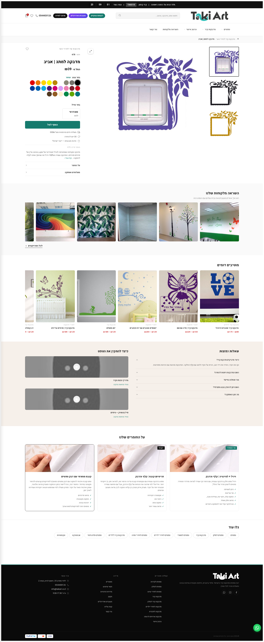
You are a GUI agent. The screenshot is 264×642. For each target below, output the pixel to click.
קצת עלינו (108, 606)
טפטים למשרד (183, 535)
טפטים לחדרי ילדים (162, 535)
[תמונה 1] (224, 62)
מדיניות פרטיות (106, 591)
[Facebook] (236, 592)
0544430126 (45, 15)
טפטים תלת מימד (94, 535)
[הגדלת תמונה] (90, 51)
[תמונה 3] (224, 123)
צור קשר (153, 29)
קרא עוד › (68, 158)
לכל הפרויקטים (35, 245)
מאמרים (109, 581)
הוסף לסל (52, 125)
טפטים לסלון (218, 535)
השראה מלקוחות (170, 29)
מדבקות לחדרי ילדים (153, 606)
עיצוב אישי (191, 29)
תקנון (110, 596)
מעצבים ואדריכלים (78, 15)
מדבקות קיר (210, 29)
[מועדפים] (31, 15)
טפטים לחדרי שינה (139, 535)
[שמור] (27, 49)
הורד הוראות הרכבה (121, 384)
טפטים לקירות (156, 581)
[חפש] (120, 16)
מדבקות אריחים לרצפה (152, 616)
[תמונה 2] (224, 92)
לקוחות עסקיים (97, 15)
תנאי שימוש (107, 586)
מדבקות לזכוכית (155, 611)
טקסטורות (61, 535)
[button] (219, 221)
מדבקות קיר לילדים (117, 535)
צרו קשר (109, 611)
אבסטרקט (76, 535)
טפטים (226, 29)
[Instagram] (230, 592)
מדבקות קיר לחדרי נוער (225, 39)
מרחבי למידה (60, 15)
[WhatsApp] (224, 592)
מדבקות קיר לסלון (154, 601)
